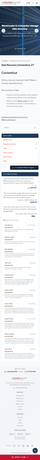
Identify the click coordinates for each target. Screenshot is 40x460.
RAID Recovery (20, 398)
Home (5, 61)
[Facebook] (18, 446)
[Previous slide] (3, 31)
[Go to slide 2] (17, 48)
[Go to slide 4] (20, 48)
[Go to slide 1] (15, 48)
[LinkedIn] (27, 446)
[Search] (32, 3)
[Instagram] (23, 446)
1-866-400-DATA (11, 371)
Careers (20, 423)
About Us (20, 417)
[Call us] (35, 450)
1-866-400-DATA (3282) (21, 387)
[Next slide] (37, 31)
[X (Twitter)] (14, 446)
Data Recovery (20, 395)
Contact (20, 409)
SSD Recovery (20, 401)
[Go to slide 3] (19, 48)
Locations (20, 406)
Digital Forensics (20, 404)
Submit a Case (7, 140)
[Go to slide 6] (24, 48)
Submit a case (22, 101)
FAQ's (5, 161)
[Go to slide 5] (22, 48)
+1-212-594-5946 (30, 371)
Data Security (7, 157)
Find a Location (8, 152)
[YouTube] (32, 446)
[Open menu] (37, 3)
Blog (20, 420)
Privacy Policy (20, 425)
